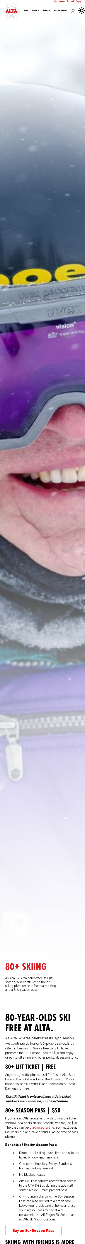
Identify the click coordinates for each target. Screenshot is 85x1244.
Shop (46, 10)
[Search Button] (72, 11)
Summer (60, 10)
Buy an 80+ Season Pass (33, 1231)
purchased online (41, 1127)
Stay (35, 10)
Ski (26, 10)
